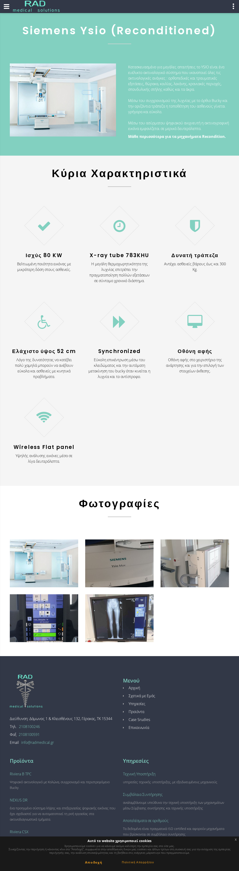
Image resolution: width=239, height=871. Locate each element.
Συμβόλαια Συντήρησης (143, 794)
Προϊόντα (136, 711)
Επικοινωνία (139, 727)
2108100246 (29, 726)
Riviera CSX (19, 831)
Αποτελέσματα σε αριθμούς (146, 820)
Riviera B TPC (21, 774)
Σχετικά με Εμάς (142, 695)
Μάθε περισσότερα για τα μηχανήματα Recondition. (177, 136)
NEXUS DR (19, 800)
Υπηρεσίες (137, 703)
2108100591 (29, 734)
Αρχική (134, 687)
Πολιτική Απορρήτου (138, 862)
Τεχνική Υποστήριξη (139, 774)
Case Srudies (139, 719)
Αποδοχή (93, 862)
